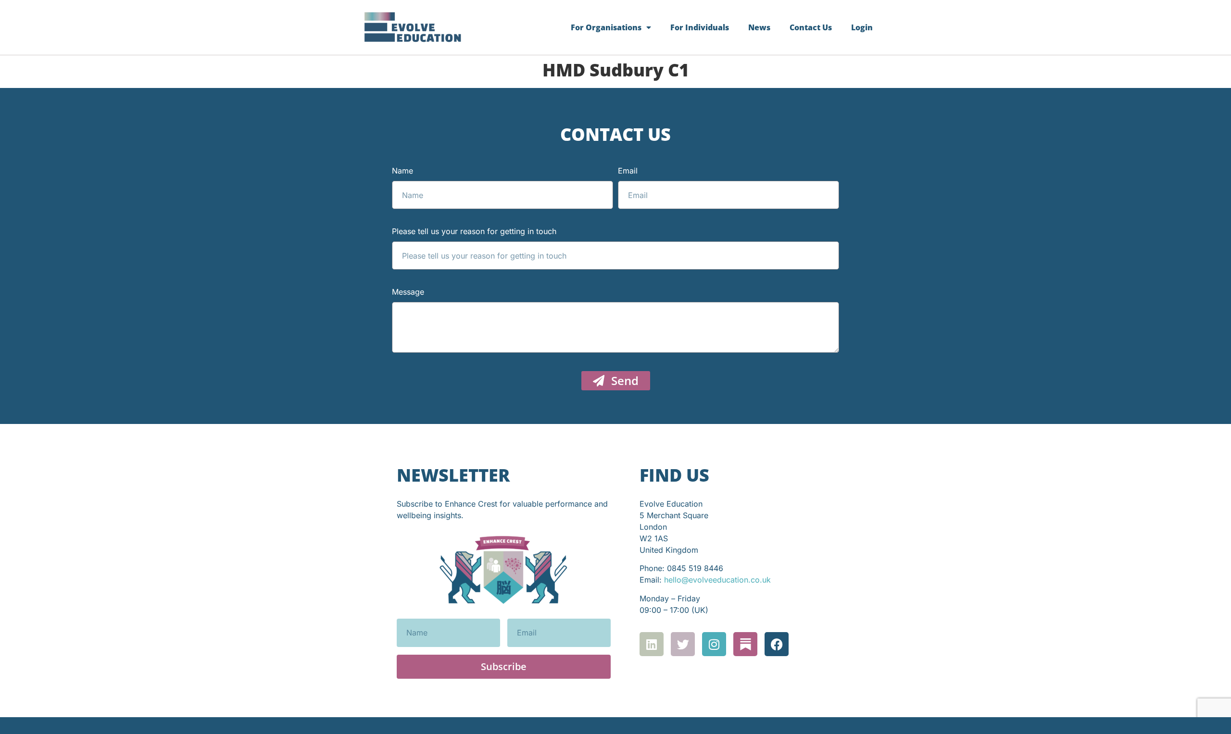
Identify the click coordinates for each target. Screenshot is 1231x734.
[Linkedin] (652, 644)
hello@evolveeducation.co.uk (717, 580)
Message (408, 292)
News (759, 27)
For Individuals (699, 27)
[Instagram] (714, 644)
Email (628, 171)
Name (402, 171)
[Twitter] (683, 644)
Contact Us (811, 27)
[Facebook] (777, 644)
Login (862, 27)
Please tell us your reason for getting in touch (474, 231)
